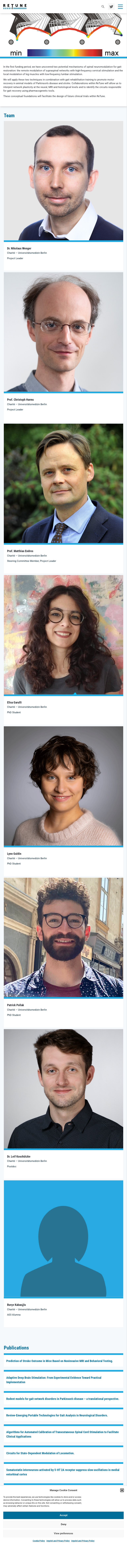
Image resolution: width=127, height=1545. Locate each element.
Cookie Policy (39, 1541)
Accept (63, 1515)
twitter (111, 6)
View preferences (63, 1533)
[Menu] (120, 6)
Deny (63, 1524)
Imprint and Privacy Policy (58, 1541)
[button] (122, 1490)
